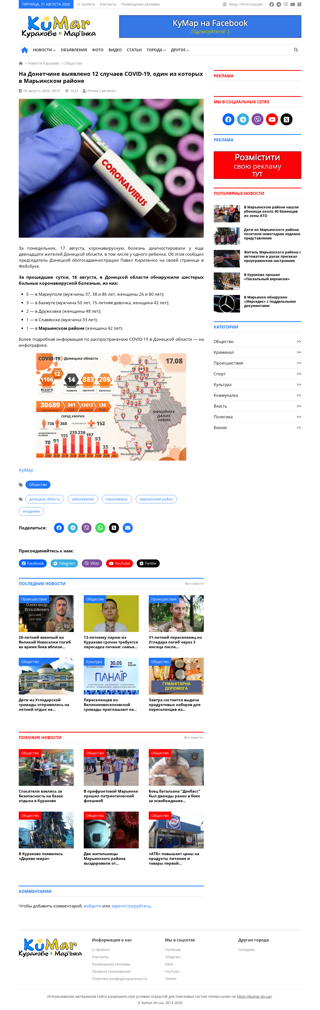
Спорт (257, 374)
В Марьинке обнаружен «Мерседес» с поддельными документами (270, 301)
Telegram (173, 956)
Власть (257, 406)
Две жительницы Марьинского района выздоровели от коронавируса (105, 858)
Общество (38, 484)
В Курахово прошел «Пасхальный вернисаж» (267, 276)
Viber (169, 964)
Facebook (172, 949)
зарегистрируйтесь (131, 906)
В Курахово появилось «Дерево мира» (41, 856)
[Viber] (87, 528)
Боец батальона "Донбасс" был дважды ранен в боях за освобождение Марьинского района (174, 796)
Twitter (171, 978)
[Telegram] (73, 528)
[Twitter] (114, 528)
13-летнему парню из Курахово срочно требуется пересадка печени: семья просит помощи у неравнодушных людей (111, 642)
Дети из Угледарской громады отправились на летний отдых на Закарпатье (44, 705)
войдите (92, 906)
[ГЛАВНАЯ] (24, 50)
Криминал (257, 352)
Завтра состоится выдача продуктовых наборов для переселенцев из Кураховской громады (174, 705)
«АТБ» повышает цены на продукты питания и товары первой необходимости (174, 858)
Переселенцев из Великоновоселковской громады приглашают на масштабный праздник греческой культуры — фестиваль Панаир (109, 705)
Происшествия (34, 599)
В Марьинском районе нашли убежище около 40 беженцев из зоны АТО (271, 211)
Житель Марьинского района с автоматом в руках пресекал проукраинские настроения (272, 256)
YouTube (172, 971)
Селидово (246, 949)
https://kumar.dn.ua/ (254, 996)
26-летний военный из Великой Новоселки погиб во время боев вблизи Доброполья (45, 642)
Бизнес (257, 427)
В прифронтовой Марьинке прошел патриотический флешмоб (111, 796)
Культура (94, 661)
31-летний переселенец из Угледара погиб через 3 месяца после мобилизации (175, 642)
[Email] (128, 528)
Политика (257, 417)
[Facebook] (59, 528)
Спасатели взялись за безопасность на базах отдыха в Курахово (41, 796)
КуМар (26, 470)
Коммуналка (257, 395)
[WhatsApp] (100, 528)
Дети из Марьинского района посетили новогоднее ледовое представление (272, 233)
